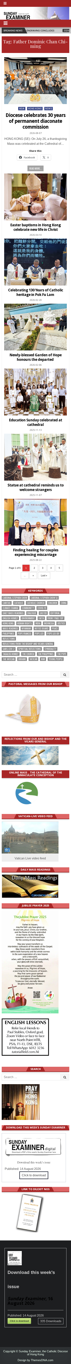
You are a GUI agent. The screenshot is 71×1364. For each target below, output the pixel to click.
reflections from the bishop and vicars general (28, 644)
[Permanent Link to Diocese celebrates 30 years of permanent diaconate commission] (35, 80)
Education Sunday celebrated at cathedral (35, 422)
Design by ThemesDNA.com (35, 1360)
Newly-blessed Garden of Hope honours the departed (35, 357)
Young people (56, 659)
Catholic (18, 603)
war (43, 659)
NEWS (48, 108)
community (28, 608)
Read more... (35, 168)
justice (61, 623)
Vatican (33, 659)
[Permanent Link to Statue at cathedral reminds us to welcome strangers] (35, 457)
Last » (44, 575)
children (52, 603)
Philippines (8, 633)
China (63, 603)
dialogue (31, 613)
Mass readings (10, 628)
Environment (28, 618)
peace (55, 628)
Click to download (34, 1175)
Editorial (55, 613)
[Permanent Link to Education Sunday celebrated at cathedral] (35, 392)
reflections (9, 638)
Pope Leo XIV (53, 633)
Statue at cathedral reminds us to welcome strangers (36, 487)
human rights (24, 623)
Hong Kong (35, 108)
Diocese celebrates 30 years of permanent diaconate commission (36, 121)
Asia (21, 108)
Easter (43, 613)
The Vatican (9, 659)
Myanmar (26, 628)
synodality (50, 649)
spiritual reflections (29, 649)
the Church (28, 654)
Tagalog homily (11, 654)
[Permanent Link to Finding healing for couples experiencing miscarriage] (35, 522)
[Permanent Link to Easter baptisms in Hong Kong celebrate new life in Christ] (35, 197)
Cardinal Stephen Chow (15, 598)
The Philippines (46, 654)
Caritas (7, 603)
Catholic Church (35, 603)
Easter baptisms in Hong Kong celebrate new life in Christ (35, 227)
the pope (61, 654)
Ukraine (22, 659)
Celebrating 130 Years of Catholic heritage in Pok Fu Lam (35, 292)
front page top (55, 618)
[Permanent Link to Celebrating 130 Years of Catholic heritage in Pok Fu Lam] (35, 262)
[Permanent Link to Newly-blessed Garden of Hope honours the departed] (35, 327)
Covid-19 (41, 608)
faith (41, 618)
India (37, 623)
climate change (10, 608)
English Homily (10, 618)
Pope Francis (24, 633)
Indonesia (49, 623)
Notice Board (41, 628)
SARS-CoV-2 (9, 649)
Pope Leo (39, 633)
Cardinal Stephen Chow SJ (44, 598)
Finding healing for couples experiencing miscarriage (35, 552)
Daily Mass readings (13, 613)
